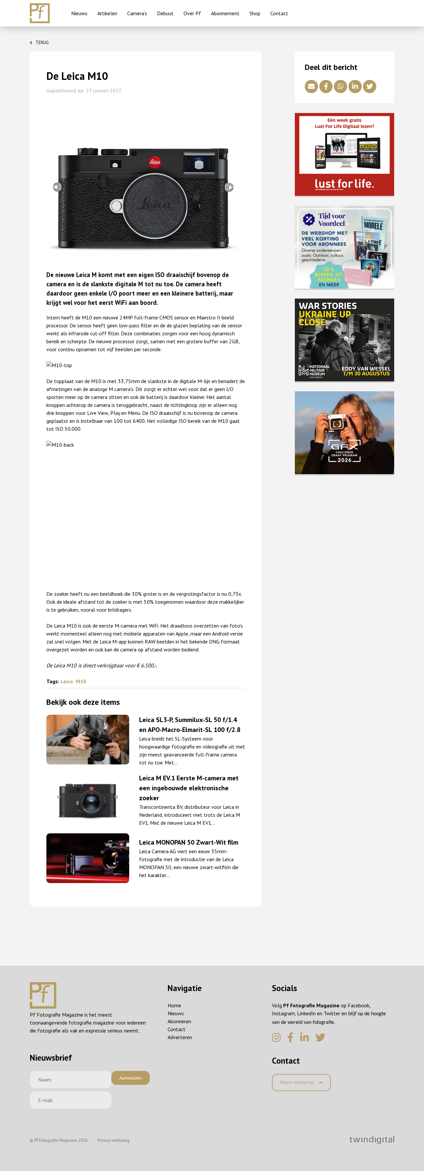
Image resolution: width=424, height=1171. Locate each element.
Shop (254, 13)
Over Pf (192, 13)
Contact (279, 13)
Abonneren (179, 1021)
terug (42, 42)
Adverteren (180, 1037)
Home (174, 1005)
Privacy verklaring (113, 1140)
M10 (81, 681)
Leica (67, 681)
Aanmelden (130, 1078)
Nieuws (79, 13)
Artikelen (107, 13)
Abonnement (225, 13)
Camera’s (137, 13)
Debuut (165, 13)
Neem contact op (297, 1082)
